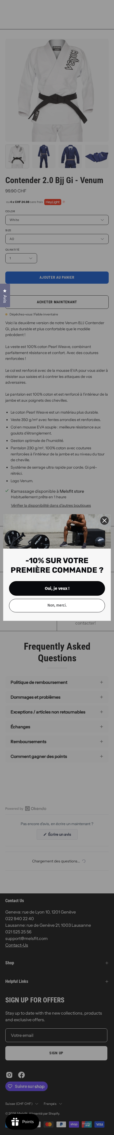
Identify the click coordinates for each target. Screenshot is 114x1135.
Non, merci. (57, 605)
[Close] (104, 520)
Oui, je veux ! (57, 588)
